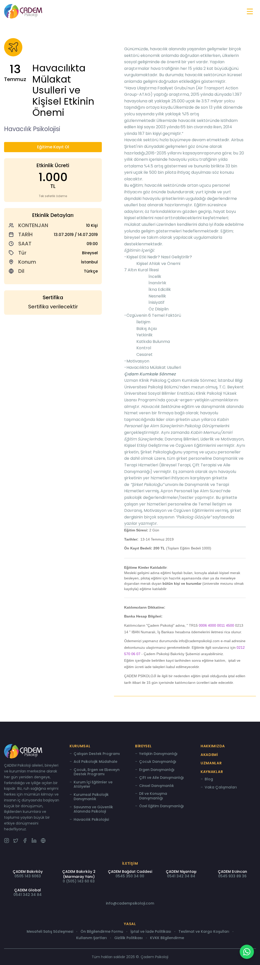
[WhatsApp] (247, 952)
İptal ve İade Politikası (151, 931)
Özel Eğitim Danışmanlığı (161, 806)
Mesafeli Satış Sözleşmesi (50, 931)
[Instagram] (6, 840)
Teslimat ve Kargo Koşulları (203, 931)
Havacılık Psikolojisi (91, 819)
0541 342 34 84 (181, 876)
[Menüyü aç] (250, 11)
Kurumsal (80, 746)
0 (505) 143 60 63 (79, 881)
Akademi (209, 754)
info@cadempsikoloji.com (130, 903)
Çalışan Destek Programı (97, 754)
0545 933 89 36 (232, 876)
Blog (209, 779)
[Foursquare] (43, 840)
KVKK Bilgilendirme (167, 938)
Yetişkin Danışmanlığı (158, 754)
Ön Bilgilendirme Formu (101, 931)
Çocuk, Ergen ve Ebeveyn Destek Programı (97, 772)
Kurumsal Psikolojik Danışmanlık (91, 797)
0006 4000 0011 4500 (216, 625)
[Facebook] (24, 840)
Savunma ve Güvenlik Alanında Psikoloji (93, 809)
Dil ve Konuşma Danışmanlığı (153, 796)
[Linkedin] (34, 840)
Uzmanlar (211, 763)
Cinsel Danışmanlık (156, 786)
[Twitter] (15, 840)
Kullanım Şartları (91, 938)
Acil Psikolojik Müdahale (95, 762)
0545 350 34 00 (130, 876)
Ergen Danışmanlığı (156, 770)
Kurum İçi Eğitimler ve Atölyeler (93, 784)
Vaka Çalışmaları (221, 787)
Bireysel (143, 746)
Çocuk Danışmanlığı (157, 762)
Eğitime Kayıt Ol (53, 147)
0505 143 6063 (27, 876)
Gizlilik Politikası (128, 938)
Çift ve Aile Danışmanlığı (161, 778)
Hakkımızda (213, 746)
